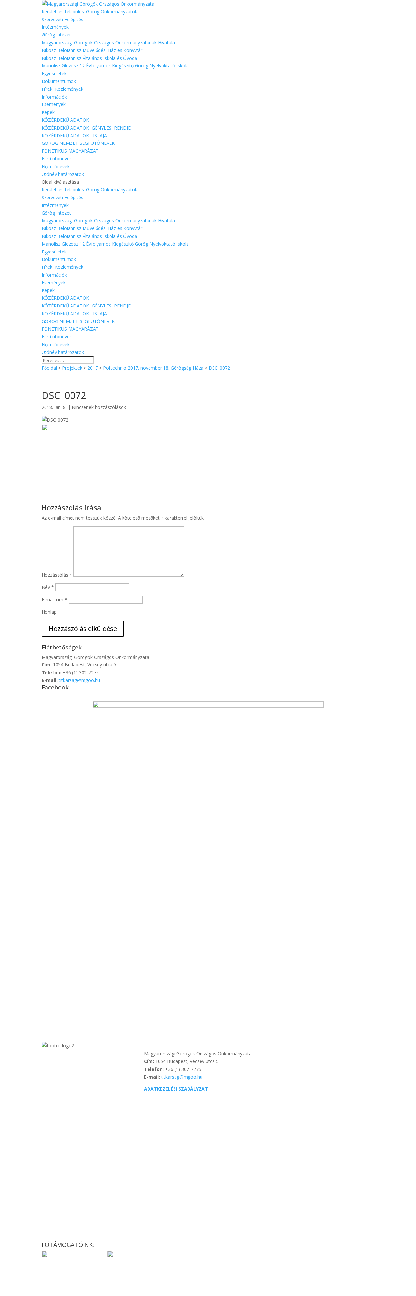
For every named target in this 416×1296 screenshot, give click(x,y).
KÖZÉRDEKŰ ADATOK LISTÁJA (74, 135)
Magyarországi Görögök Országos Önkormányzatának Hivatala (108, 42)
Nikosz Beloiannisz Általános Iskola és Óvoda (89, 58)
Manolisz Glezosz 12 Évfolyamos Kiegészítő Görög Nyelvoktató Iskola (115, 65)
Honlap (49, 612)
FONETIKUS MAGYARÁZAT (70, 151)
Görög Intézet (56, 35)
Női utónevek (56, 166)
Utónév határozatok (63, 174)
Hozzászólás (57, 575)
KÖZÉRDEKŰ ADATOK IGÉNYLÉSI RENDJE (86, 128)
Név (48, 587)
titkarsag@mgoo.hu (79, 680)
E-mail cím (54, 599)
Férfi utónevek (57, 159)
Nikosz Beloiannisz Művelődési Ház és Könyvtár (92, 50)
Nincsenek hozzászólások (99, 407)
